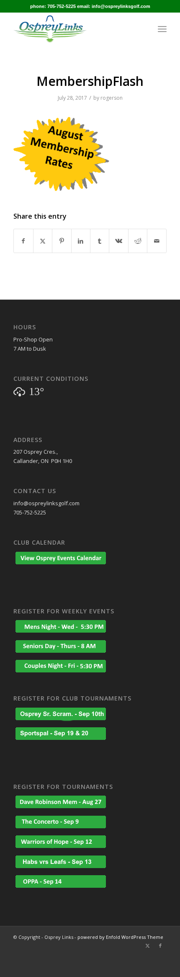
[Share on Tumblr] (99, 241)
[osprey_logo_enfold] (74, 29)
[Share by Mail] (156, 241)
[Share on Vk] (118, 241)
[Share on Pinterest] (61, 241)
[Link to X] (147, 945)
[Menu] (162, 29)
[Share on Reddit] (138, 241)
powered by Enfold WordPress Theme (120, 937)
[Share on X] (42, 241)
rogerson (111, 97)
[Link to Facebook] (160, 945)
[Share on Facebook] (23, 241)
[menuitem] (162, 29)
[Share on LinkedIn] (81, 241)
